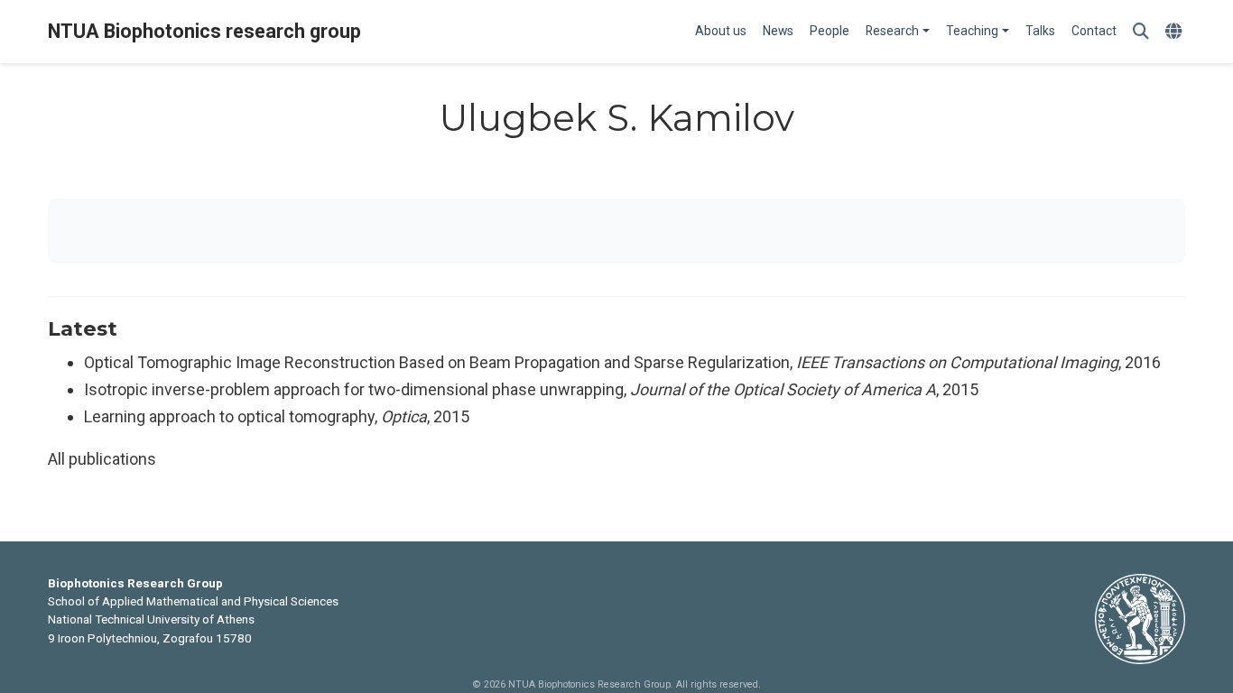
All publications (102, 458)
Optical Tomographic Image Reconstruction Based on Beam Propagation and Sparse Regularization (437, 362)
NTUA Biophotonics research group (204, 31)
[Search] (1141, 32)
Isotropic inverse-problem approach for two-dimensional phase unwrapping (354, 389)
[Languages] (1175, 32)
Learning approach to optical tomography (229, 416)
